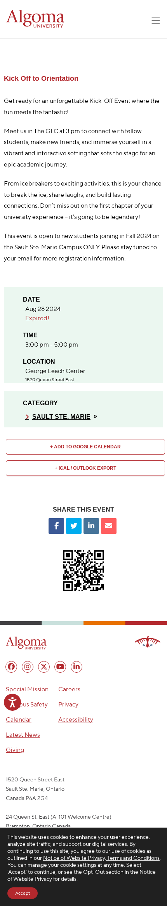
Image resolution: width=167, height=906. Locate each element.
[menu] (11, 667)
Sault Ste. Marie (61, 416)
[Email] (109, 526)
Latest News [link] (23, 734)
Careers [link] (69, 689)
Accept (22, 893)
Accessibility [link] (75, 719)
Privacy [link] (68, 704)
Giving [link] (15, 749)
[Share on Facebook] (56, 526)
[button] (26, 643)
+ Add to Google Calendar (85, 447)
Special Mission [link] (27, 689)
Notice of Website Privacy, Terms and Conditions (101, 858)
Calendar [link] (18, 719)
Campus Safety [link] (27, 704)
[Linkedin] (91, 526)
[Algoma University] (35, 19)
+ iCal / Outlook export (85, 468)
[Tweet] (74, 526)
